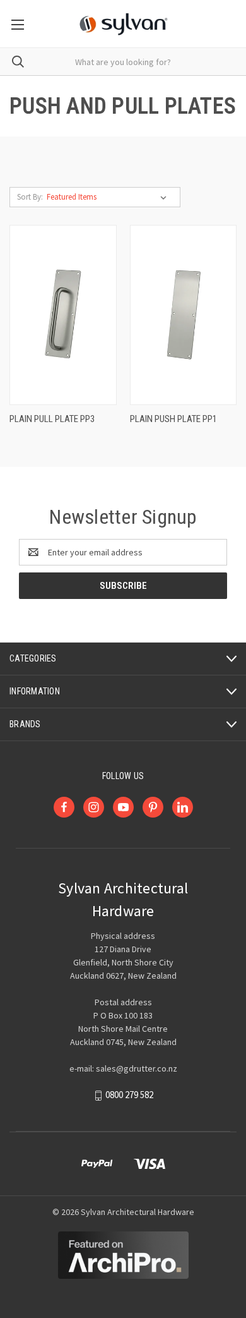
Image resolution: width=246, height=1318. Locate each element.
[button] (123, 1255)
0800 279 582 (129, 1095)
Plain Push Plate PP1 (173, 419)
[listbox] (109, 197)
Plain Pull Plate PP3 (52, 419)
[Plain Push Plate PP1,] (183, 314)
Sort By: (30, 196)
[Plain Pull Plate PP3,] (63, 314)
